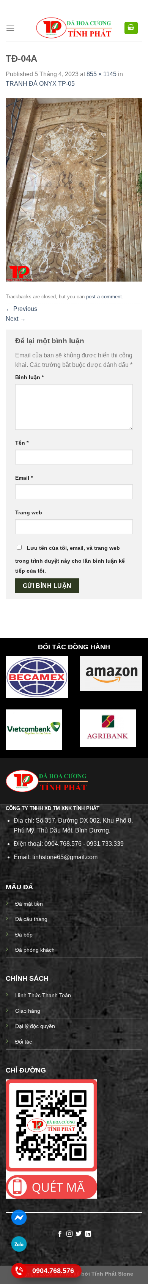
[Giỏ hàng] (131, 28)
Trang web (28, 512)
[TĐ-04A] (74, 189)
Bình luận (29, 377)
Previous (21, 309)
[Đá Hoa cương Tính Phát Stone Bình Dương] (74, 28)
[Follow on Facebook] (60, 1234)
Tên (21, 443)
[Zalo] (19, 1244)
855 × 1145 (102, 74)
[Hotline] (19, 1271)
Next (16, 318)
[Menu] (10, 28)
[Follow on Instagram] (69, 1234)
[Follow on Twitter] (79, 1234)
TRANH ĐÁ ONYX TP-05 (40, 83)
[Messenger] (19, 1217)
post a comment (104, 296)
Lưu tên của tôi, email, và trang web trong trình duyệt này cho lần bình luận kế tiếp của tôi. (70, 559)
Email (24, 478)
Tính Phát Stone (112, 1274)
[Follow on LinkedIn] (88, 1234)
